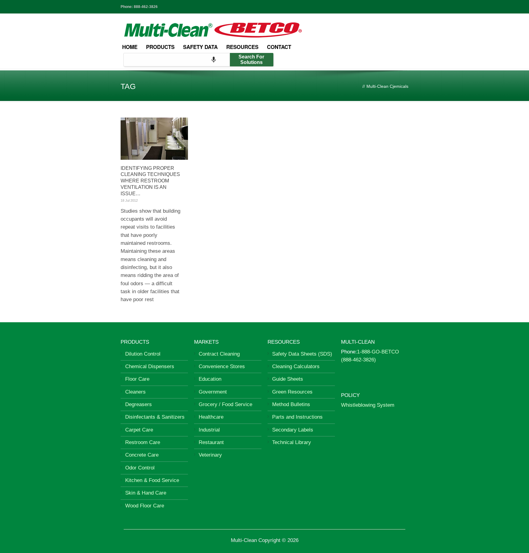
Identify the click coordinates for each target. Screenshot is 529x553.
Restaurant (211, 442)
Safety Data (200, 46)
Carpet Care (139, 430)
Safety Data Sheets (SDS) (302, 354)
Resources (242, 46)
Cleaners (135, 392)
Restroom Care (142, 442)
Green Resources (292, 392)
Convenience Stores (222, 366)
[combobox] (176, 59)
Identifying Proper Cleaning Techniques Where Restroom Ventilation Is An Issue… (150, 181)
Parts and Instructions (297, 417)
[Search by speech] (213, 59)
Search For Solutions (251, 59)
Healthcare (211, 417)
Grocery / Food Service (225, 404)
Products (160, 46)
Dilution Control (142, 354)
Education (210, 379)
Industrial (209, 430)
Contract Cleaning (219, 354)
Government (213, 392)
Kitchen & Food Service (152, 480)
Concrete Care (142, 455)
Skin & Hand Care (145, 493)
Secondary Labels (292, 430)
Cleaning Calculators (296, 366)
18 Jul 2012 (129, 200)
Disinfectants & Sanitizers (155, 417)
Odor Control (140, 468)
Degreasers (138, 404)
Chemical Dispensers (149, 366)
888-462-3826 (146, 7)
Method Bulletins (291, 404)
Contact (279, 46)
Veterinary (210, 455)
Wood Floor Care (144, 506)
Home (129, 46)
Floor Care (137, 379)
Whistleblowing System (367, 405)
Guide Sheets (287, 379)
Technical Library (291, 442)
